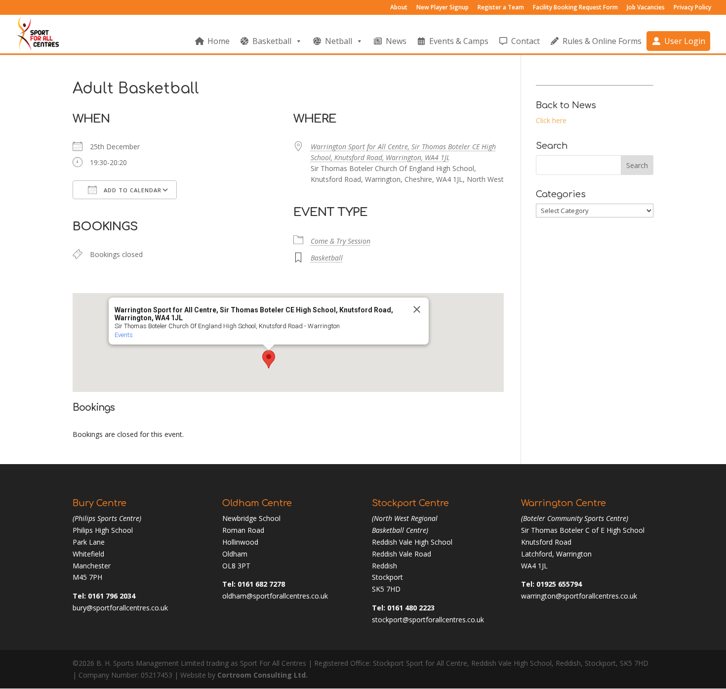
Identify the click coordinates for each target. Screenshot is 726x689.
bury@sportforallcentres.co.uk (120, 607)
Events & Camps (458, 41)
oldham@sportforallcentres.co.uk (275, 596)
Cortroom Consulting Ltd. (262, 675)
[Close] (417, 309)
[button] (268, 359)
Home (218, 41)
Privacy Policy (692, 7)
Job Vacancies (646, 7)
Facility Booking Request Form (575, 7)
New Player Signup (442, 7)
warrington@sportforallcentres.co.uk (579, 596)
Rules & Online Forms (602, 41)
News (396, 41)
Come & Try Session (340, 241)
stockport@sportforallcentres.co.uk (428, 619)
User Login (684, 41)
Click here (551, 120)
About (398, 7)
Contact (525, 41)
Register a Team (501, 7)
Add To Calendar (131, 190)
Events (124, 335)
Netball (338, 41)
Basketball (271, 41)
